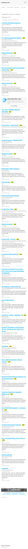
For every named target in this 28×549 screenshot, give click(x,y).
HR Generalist (6, 182)
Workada (4, 363)
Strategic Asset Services (8, 426)
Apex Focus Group (6, 274)
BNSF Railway (5, 316)
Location (3, 7)
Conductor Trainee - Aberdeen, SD (12, 315)
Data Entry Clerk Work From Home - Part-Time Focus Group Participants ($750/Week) (13, 271)
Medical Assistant (7, 53)
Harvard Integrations (7, 142)
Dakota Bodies (5, 170)
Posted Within (10, 7)
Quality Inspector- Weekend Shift (12, 140)
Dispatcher (5, 346)
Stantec (4, 380)
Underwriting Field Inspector (10, 195)
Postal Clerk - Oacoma (9, 239)
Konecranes (5, 411)
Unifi (3, 301)
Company (17, 7)
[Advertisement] (12, 520)
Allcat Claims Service (7, 456)
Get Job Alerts (14, 105)
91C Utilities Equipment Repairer (12, 38)
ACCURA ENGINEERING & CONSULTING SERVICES (14, 288)
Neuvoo (21, 492)
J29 (3, 184)
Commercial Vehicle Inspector (11, 23)
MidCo (3, 395)
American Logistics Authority (9, 348)
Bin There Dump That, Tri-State (9, 333)
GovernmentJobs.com (7, 470)
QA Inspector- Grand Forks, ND (11, 286)
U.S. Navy (4, 54)
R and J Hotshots (6, 113)
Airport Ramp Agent (8, 300)
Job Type (23, 7)
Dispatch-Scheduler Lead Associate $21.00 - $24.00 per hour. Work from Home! (13, 329)
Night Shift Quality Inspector (10, 169)
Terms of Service (7, 494)
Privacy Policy (22, 494)
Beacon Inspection (6, 24)
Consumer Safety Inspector (10, 254)
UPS (3, 441)
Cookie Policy (15, 494)
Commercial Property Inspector (11, 425)
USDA (3, 256)
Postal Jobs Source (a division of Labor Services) (14, 127)
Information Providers (7, 197)
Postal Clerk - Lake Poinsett (10, 125)
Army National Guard (7, 39)
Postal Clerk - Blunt (8, 209)
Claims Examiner (7, 455)
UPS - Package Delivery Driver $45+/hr (13, 438)
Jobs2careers (14, 492)
